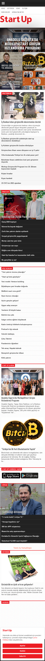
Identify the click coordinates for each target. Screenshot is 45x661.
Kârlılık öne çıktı (7, 315)
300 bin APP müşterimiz (11, 527)
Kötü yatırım (6, 358)
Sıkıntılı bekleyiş (7, 334)
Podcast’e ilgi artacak (9, 329)
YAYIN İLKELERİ (5, 12)
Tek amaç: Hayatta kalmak (11, 348)
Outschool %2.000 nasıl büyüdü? (14, 541)
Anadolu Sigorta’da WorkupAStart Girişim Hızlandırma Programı (18, 399)
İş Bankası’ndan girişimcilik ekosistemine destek (21, 122)
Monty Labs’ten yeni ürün (11, 241)
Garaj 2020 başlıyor (9, 222)
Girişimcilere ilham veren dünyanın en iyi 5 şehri (20, 150)
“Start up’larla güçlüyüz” (11, 277)
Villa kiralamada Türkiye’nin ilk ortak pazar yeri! (19, 155)
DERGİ (3, 8)
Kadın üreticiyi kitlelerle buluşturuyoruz (16, 324)
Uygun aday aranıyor (9, 305)
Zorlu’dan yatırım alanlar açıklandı (15, 231)
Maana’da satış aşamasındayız (13, 531)
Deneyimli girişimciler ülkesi (12, 353)
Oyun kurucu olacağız (9, 296)
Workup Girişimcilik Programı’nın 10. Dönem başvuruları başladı (18, 168)
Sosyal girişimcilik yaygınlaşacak (15, 236)
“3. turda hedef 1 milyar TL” (12, 517)
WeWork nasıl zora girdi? (11, 291)
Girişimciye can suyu (10, 246)
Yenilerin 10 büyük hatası (11, 310)
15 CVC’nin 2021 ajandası (11, 183)
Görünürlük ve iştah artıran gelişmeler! (17, 584)
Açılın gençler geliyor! (9, 301)
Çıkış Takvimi (6, 339)
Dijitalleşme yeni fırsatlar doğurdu (14, 286)
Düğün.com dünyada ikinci (12, 250)
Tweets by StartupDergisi (23, 548)
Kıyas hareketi (6, 178)
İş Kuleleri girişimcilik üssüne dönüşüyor (17, 145)
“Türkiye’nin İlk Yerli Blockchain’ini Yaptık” (18, 449)
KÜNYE (18, 8)
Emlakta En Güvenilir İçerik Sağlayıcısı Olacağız (20, 536)
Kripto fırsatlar (6, 174)
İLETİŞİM (24, 8)
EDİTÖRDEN (10, 8)
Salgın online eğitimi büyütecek (13, 320)
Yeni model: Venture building (12, 282)
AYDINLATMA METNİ (18, 12)
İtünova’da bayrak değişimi (12, 227)
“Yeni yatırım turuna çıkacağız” (13, 272)
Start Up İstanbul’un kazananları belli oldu (18, 255)
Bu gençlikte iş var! (9, 260)
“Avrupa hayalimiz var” (11, 522)
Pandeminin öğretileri (9, 343)
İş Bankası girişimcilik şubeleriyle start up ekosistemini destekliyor (17, 140)
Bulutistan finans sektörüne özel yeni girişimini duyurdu (19, 161)
